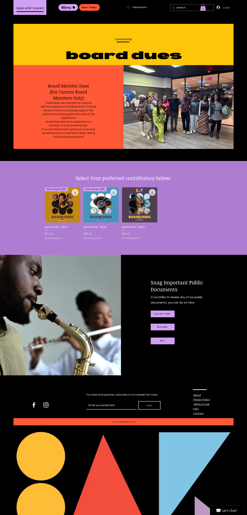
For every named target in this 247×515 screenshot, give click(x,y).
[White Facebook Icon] (33, 405)
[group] (120, 213)
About (197, 395)
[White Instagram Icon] (46, 405)
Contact (198, 413)
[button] (203, 7)
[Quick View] (139, 205)
